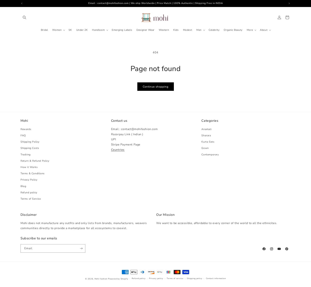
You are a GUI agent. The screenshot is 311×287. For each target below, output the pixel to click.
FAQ (23, 135)
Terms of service (175, 278)
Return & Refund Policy (35, 161)
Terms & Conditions (33, 173)
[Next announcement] (289, 3)
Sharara (206, 135)
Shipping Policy (30, 142)
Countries (118, 150)
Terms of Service (31, 199)
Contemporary (210, 154)
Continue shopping (155, 86)
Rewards (26, 129)
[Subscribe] (81, 248)
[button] (24, 17)
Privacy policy (156, 278)
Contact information (216, 278)
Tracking (26, 154)
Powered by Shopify (118, 278)
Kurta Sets (207, 142)
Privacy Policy (29, 179)
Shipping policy (194, 278)
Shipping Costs (30, 148)
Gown (205, 148)
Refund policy (29, 192)
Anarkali (206, 129)
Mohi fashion (100, 278)
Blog (23, 186)
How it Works (29, 167)
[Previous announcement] (22, 3)
